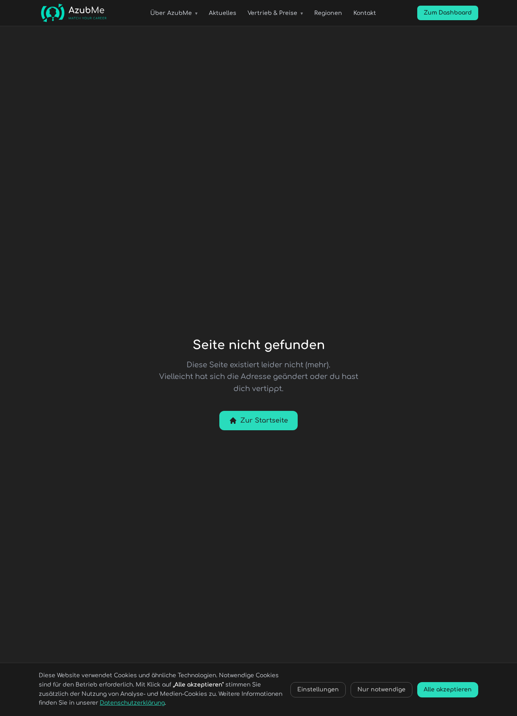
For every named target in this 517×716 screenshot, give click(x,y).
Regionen (328, 13)
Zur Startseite (264, 420)
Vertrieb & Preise (275, 13)
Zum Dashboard (448, 13)
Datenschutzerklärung (132, 703)
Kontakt (364, 13)
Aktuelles (222, 13)
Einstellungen (318, 690)
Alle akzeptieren (448, 690)
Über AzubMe (174, 13)
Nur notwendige (381, 690)
